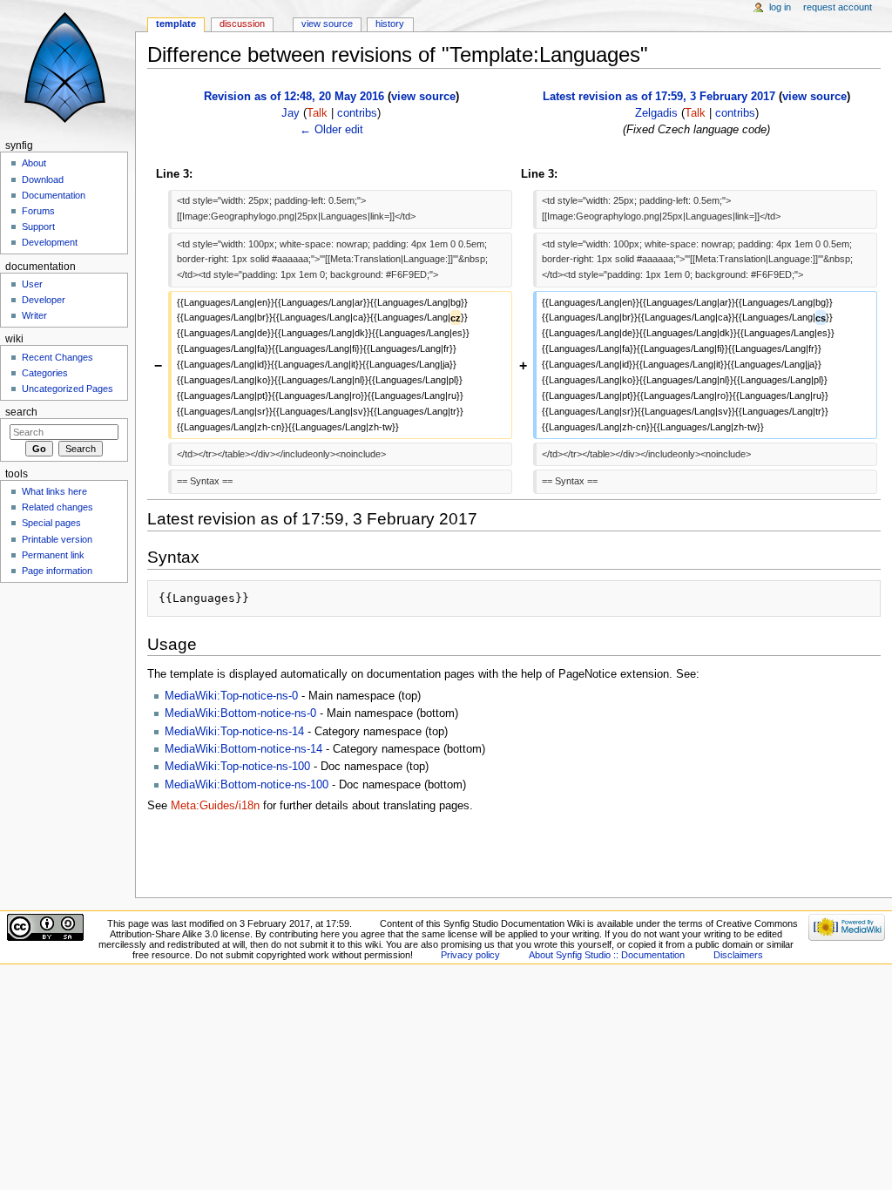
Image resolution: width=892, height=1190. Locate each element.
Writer (34, 315)
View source (327, 23)
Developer (43, 299)
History (389, 23)
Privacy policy (470, 955)
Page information (57, 570)
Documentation (53, 195)
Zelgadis (656, 113)
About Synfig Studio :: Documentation (607, 955)
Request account (837, 7)
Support (38, 226)
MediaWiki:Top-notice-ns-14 (234, 732)
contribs (357, 113)
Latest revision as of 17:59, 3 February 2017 (659, 97)
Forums (38, 211)
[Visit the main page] (67, 67)
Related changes (57, 507)
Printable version (57, 539)
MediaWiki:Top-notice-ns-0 (231, 696)
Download (43, 179)
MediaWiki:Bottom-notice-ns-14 (243, 749)
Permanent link (53, 555)
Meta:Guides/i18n (215, 806)
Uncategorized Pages (67, 388)
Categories (45, 373)
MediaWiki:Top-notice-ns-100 (237, 767)
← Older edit (331, 130)
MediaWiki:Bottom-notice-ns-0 (240, 713)
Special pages (51, 522)
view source (423, 97)
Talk (317, 113)
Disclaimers (738, 955)
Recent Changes (57, 357)
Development (50, 242)
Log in (780, 7)
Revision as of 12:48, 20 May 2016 (294, 97)
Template (176, 23)
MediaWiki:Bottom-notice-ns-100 (246, 785)
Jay (290, 113)
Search (21, 412)
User (32, 284)
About (34, 163)
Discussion (242, 23)
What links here (54, 491)
